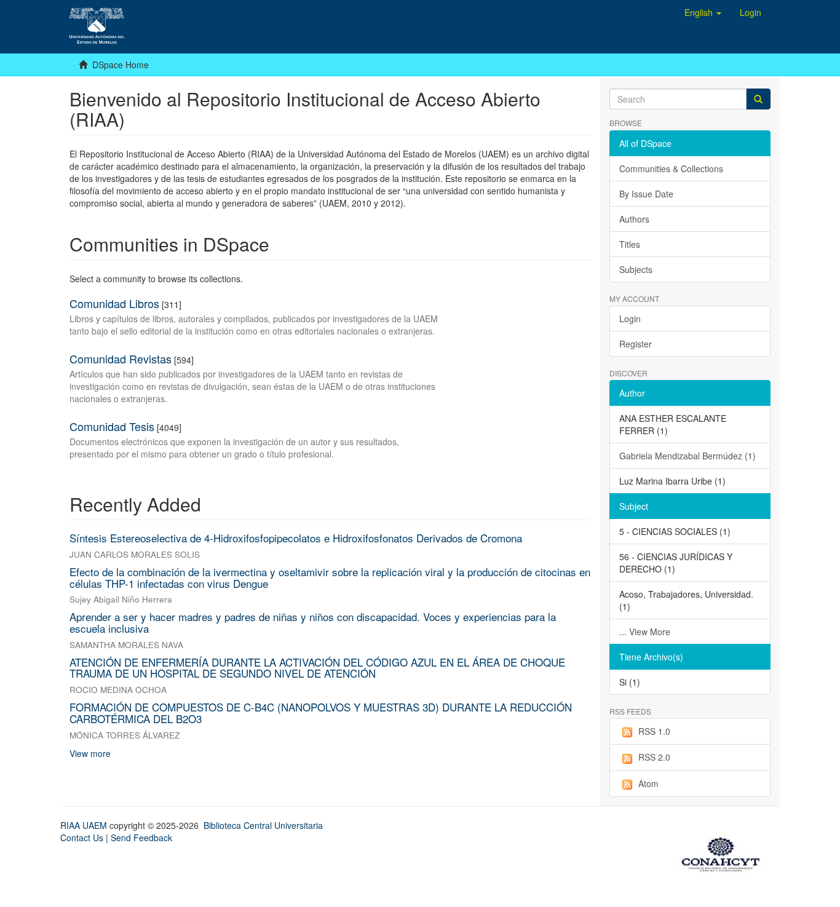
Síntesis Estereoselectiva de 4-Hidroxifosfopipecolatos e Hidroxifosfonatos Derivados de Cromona (295, 537)
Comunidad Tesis (111, 426)
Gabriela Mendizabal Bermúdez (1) (687, 456)
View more (90, 753)
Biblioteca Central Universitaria (263, 825)
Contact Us (81, 837)
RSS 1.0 (654, 731)
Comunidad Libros (114, 303)
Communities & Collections (671, 168)
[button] (703, 12)
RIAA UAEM (84, 825)
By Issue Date (646, 194)
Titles (629, 244)
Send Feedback (141, 837)
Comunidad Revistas (120, 358)
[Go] (758, 99)
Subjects (635, 269)
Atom (648, 783)
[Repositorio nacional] (724, 852)
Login (630, 318)
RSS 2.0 (654, 757)
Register (635, 344)
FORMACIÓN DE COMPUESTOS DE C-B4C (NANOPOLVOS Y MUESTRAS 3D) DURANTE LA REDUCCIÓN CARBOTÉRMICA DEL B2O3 (320, 712)
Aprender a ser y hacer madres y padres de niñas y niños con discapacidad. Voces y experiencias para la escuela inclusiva (312, 622)
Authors (634, 219)
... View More (644, 631)
